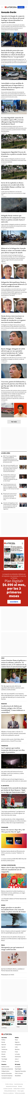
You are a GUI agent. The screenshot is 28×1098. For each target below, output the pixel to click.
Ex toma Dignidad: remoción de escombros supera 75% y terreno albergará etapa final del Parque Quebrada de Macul (12, 121)
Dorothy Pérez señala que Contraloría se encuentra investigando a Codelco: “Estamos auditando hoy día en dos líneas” (10, 478)
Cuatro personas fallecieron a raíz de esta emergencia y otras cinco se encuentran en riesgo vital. (13, 193)
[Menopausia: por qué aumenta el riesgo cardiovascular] (14, 958)
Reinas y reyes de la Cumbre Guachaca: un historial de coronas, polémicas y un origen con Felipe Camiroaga (13, 893)
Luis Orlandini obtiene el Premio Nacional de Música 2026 (13, 899)
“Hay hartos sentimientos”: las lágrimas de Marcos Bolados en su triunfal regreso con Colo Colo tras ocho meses (13, 813)
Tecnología (4, 827)
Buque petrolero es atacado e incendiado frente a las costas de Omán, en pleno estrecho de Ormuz (13, 910)
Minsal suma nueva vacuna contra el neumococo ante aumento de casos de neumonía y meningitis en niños (10, 496)
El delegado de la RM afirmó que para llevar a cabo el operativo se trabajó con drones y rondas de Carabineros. (13, 359)
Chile (2, 658)
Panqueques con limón (7, 974)
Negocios (4, 704)
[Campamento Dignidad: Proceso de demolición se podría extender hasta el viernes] (14, 172)
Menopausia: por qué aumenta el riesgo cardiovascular (12, 948)
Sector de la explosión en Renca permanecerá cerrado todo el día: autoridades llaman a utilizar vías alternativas (12, 186)
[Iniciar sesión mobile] (26, 7)
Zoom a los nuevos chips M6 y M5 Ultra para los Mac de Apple (13, 831)
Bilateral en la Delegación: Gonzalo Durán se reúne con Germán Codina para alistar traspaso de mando (13, 250)
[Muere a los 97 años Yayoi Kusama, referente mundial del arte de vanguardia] (14, 881)
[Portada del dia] (14, 569)
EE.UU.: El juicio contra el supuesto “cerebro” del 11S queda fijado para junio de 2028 (13, 932)
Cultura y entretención (8, 865)
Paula (3, 945)
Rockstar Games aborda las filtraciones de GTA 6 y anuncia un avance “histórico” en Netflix (13, 853)
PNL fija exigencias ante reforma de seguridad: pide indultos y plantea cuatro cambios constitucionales (12, 687)
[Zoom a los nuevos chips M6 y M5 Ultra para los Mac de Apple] (14, 841)
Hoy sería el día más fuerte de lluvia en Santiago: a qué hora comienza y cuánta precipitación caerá (12, 773)
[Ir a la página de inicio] (11, 7)
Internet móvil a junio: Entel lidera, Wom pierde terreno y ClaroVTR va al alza (12, 740)
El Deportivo (5, 785)
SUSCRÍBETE (14, 602)
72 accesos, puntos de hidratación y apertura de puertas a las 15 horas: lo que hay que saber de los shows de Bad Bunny (13, 385)
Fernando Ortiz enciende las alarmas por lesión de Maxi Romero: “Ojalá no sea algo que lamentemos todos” (14, 790)
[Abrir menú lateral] (2, 7)
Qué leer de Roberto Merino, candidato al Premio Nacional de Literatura (12, 969)
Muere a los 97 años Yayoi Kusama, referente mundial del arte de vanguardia (13, 870)
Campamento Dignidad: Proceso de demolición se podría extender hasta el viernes (14, 154)
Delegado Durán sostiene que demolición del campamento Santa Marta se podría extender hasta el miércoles (13, 219)
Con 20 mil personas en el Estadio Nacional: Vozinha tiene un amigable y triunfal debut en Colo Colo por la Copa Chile (11, 487)
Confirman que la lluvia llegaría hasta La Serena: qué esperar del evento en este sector (14, 780)
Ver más (14, 422)
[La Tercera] (8, 1026)
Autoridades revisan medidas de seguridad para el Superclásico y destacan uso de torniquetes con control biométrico (12, 86)
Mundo (3, 905)
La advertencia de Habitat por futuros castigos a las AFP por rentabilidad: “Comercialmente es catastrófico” (13, 709)
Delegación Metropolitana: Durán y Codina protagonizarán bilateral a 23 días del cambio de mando (14, 284)
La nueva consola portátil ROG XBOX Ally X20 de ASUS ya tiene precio (13, 859)
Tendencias (4, 745)
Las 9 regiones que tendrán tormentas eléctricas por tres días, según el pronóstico (13, 750)
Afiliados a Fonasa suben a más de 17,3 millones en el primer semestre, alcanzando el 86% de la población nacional (13, 733)
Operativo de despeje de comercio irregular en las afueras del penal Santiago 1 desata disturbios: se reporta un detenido (12, 19)
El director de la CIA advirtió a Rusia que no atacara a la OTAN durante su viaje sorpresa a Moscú (13, 938)
